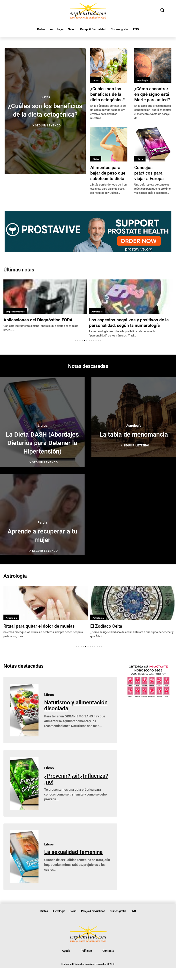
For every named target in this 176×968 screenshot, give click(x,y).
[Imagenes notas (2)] (88, 251)
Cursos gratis (120, 29)
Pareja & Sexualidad (93, 29)
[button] (75, 340)
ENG (136, 29)
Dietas (41, 29)
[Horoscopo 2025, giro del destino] (148, 696)
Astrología (56, 29)
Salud (71, 29)
